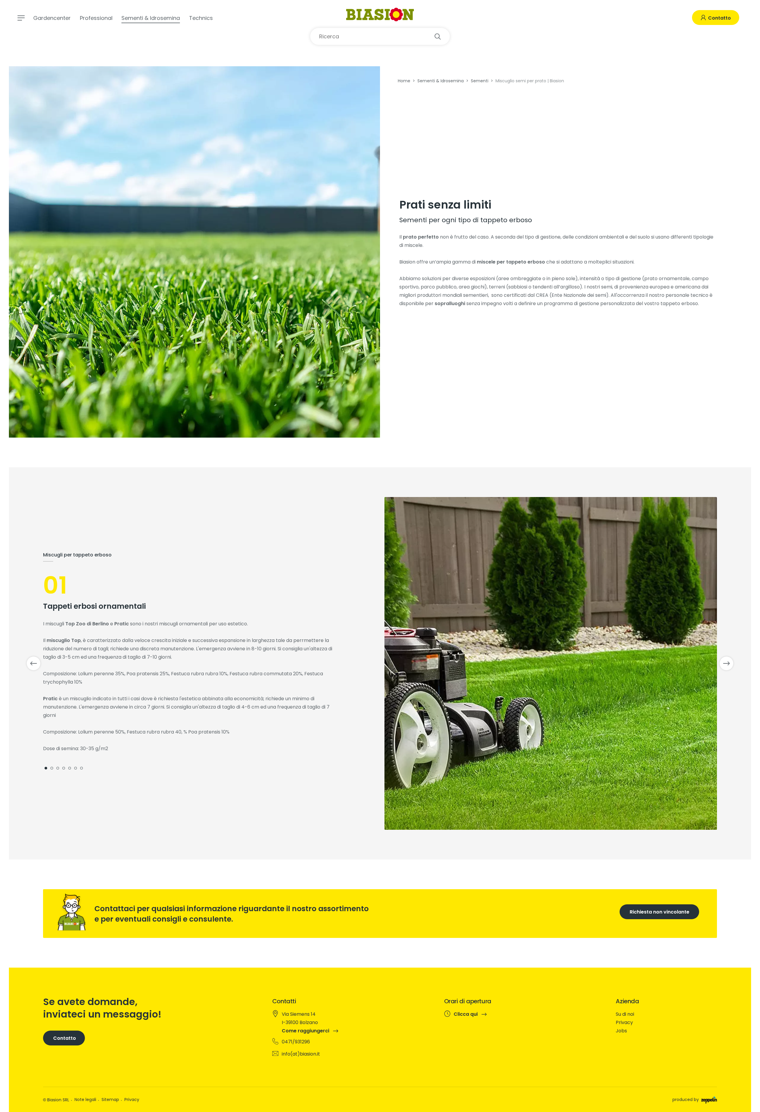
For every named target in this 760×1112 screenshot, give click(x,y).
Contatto (719, 18)
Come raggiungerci (306, 1031)
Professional (96, 18)
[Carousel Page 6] (75, 768)
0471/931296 (296, 1041)
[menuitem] (664, 1014)
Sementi (479, 81)
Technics (201, 18)
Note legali (85, 1099)
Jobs (621, 1030)
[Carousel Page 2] (51, 768)
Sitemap (110, 1099)
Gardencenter (52, 18)
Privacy (624, 1022)
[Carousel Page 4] (63, 768)
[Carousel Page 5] (69, 768)
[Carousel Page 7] (81, 768)
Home (404, 81)
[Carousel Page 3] (57, 768)
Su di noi (625, 1014)
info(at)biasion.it (301, 1054)
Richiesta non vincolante (659, 911)
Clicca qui (466, 1014)
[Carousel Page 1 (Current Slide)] (46, 768)
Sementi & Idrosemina (150, 18)
